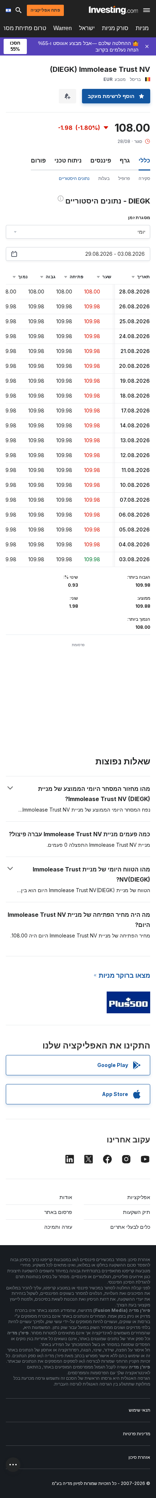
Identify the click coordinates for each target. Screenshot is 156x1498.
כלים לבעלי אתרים (130, 1227)
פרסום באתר (58, 1212)
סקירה (144, 178)
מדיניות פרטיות (136, 1433)
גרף (125, 160)
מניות (142, 28)
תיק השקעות (136, 1212)
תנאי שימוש (139, 1410)
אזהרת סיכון (139, 1457)
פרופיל (124, 178)
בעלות (104, 178)
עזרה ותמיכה (58, 1227)
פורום (38, 160)
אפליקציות (138, 1197)
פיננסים (100, 160)
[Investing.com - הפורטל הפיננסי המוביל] (113, 10)
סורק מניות (115, 28)
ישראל (87, 28)
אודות (65, 1197)
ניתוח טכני (68, 160)
